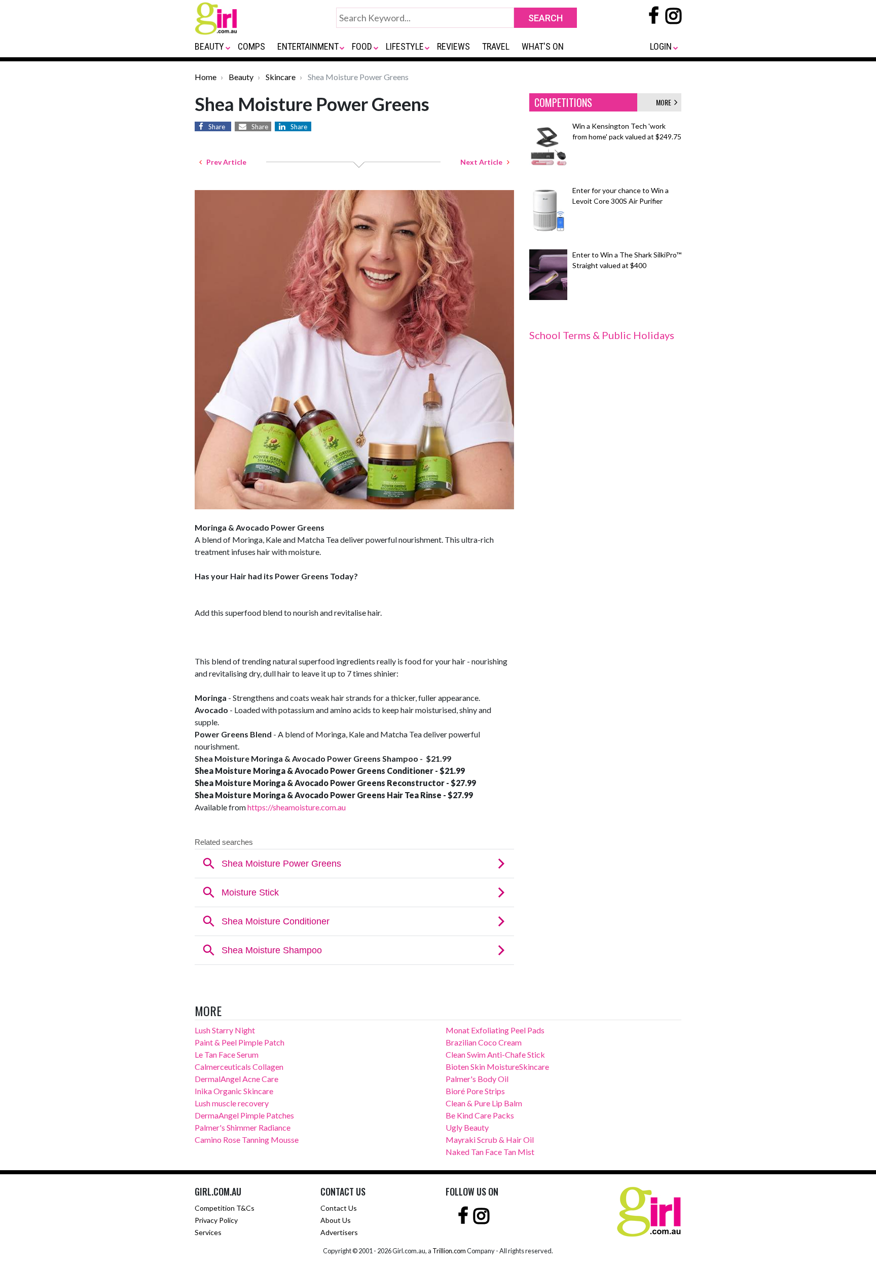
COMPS (251, 46)
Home (205, 77)
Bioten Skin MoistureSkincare (497, 1066)
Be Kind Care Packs (480, 1115)
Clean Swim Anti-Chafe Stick (495, 1054)
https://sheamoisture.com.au (296, 807)
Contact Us (338, 1208)
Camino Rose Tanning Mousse (247, 1139)
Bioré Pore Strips (475, 1091)
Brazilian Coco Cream (484, 1042)
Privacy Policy (216, 1220)
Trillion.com (449, 1251)
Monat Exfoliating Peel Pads (495, 1030)
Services (208, 1232)
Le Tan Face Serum (227, 1054)
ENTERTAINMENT (308, 46)
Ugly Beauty (467, 1127)
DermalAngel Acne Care (236, 1079)
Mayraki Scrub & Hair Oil (490, 1139)
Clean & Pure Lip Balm (484, 1103)
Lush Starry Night (225, 1030)
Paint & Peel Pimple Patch (239, 1042)
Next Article (483, 162)
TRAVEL (495, 46)
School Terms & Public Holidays (601, 335)
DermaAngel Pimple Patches (244, 1115)
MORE (665, 102)
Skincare (281, 77)
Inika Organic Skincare (234, 1091)
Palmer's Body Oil (477, 1079)
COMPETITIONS (563, 102)
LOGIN (661, 46)
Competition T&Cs (224, 1208)
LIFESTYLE (405, 46)
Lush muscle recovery (232, 1103)
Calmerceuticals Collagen (239, 1066)
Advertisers (339, 1232)
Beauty (241, 77)
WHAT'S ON (543, 46)
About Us (335, 1220)
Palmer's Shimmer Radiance (242, 1127)
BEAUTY (209, 46)
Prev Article (224, 162)
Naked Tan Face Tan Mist (490, 1152)
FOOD (362, 46)
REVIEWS (453, 46)
